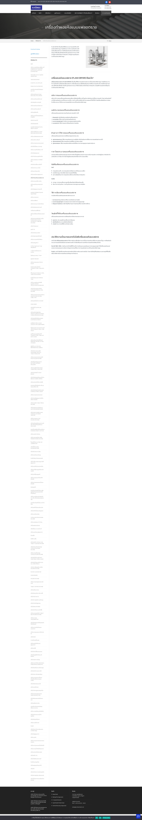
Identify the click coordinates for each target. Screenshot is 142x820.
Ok (96, 817)
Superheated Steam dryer (58, 803)
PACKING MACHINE (35, 578)
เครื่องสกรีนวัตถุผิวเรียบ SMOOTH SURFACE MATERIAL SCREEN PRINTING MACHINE (37, 314)
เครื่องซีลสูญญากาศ (35, 734)
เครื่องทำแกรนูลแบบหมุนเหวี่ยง (37, 690)
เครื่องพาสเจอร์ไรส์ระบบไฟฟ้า (37, 382)
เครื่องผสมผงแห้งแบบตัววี (36, 765)
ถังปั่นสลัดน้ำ (33, 487)
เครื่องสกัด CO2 (34, 755)
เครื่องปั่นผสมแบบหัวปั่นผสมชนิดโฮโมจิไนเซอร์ (37, 623)
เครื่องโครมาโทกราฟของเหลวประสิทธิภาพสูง (37, 730)
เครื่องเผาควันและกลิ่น (35, 171)
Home (32, 41)
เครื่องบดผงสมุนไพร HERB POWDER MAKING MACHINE (37, 438)
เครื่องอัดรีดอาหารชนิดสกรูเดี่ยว (37, 772)
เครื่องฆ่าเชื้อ (33, 648)
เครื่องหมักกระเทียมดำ (35, 140)
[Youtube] (109, 2)
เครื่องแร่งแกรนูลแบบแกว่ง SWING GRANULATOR (36, 694)
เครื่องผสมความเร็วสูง (35, 659)
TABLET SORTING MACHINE (37, 586)
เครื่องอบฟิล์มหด (34, 200)
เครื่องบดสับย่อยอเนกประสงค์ (37, 136)
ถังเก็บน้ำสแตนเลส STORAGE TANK (37, 278)
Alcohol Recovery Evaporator (59, 805)
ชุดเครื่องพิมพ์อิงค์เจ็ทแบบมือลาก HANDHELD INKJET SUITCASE (37, 430)
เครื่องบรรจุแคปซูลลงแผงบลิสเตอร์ (37, 582)
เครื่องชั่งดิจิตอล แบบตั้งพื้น (36, 610)
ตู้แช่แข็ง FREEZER (35, 259)
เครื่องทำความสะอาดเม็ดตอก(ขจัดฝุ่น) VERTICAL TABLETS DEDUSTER (36, 352)
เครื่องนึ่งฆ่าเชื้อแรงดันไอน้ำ (36, 164)
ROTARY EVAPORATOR (36, 572)
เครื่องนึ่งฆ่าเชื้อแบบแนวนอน (36, 651)
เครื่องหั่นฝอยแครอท (35, 153)
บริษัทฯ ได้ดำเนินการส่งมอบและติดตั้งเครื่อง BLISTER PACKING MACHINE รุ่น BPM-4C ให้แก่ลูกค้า (38, 802)
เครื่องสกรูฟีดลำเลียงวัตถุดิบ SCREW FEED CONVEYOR (37, 368)
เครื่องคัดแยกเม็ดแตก (35, 719)
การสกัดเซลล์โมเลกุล (35, 640)
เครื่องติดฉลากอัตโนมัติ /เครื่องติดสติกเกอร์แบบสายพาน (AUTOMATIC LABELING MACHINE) (37, 221)
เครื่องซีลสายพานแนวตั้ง (36, 684)
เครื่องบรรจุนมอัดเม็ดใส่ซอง (36, 239)
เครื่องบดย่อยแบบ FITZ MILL (36, 522)
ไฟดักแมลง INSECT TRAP (36, 255)
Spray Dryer (55, 794)
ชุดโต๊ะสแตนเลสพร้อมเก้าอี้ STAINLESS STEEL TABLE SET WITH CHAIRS (37, 335)
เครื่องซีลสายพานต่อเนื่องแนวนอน (37, 699)
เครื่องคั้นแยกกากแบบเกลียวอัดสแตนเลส (37, 779)
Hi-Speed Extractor (57, 800)
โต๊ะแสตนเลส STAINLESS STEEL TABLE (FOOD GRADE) (37, 273)
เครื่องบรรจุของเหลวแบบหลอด (37, 143)
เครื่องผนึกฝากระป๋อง (35, 703)
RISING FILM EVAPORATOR (37, 86)
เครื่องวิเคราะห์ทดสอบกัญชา (36, 674)
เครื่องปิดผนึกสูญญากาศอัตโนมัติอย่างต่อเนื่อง (37, 398)
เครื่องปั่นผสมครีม (34, 123)
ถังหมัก (32, 726)
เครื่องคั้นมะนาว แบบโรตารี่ (36, 529)
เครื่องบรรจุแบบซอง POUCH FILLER (37, 262)
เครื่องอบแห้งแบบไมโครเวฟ (36, 99)
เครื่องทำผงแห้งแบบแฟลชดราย (37, 178)
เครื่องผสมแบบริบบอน (35, 525)
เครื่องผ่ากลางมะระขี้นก (35, 168)
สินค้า (32, 64)
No (100, 817)
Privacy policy (106, 817)
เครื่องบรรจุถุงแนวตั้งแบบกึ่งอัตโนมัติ (37, 478)
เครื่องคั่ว (32, 768)
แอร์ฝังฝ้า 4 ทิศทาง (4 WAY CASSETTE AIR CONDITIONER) (37, 323)
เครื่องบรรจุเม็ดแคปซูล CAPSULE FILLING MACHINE (37, 553)
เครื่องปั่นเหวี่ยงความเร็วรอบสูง (37, 668)
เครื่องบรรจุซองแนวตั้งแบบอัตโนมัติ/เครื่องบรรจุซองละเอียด (36, 679)
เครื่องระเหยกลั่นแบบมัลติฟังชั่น (37, 711)
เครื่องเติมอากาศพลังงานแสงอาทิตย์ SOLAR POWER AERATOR (37, 414)
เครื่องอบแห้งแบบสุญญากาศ (37, 174)
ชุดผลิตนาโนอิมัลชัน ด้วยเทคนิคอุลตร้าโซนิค (37, 193)
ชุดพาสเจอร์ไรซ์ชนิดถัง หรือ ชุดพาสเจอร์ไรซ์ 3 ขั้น (37, 386)
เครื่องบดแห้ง (33, 737)
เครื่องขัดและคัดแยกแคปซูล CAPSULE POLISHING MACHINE (36, 548)
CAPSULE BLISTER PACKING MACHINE (37, 518)
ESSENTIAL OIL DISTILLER (36, 83)
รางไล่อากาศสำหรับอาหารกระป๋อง (36, 251)
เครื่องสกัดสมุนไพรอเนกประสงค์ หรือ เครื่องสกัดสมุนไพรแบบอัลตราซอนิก (37, 424)
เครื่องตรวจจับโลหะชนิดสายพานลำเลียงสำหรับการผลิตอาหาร (37, 663)
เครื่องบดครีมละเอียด (35, 514)
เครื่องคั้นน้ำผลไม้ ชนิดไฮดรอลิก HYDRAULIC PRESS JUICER (37, 390)
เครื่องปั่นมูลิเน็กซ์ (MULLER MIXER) (36, 655)
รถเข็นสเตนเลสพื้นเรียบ (35, 210)
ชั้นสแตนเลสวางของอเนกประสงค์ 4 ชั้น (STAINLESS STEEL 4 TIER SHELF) (37, 329)
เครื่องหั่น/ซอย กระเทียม (36, 451)
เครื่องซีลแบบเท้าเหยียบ (35, 606)
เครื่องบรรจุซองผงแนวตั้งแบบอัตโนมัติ (37, 483)
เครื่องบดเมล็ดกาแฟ (35, 722)
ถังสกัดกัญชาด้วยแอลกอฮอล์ (37, 458)
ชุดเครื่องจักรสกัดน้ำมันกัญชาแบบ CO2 (37, 90)
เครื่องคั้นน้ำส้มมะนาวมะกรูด (36, 146)
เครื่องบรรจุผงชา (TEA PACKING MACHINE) (35, 419)
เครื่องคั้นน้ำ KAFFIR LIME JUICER (36, 308)
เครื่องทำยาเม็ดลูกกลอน (36, 603)
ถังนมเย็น (33, 535)
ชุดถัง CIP (33, 229)
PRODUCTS (38, 41)
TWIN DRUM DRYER (35, 79)
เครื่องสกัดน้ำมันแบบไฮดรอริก (37, 507)
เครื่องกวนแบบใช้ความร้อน (36, 181)
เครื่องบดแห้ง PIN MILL (35, 434)
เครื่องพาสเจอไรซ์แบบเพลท (36, 752)
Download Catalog (35, 49)
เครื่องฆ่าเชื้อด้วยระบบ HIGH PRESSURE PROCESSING (36, 132)
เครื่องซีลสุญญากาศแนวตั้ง (36, 189)
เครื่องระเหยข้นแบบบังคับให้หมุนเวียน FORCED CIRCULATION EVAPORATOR (37, 284)
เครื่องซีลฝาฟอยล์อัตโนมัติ (36, 236)
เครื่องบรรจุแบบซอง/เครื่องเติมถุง (37, 632)
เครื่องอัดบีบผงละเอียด (35, 233)
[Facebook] (106, 2)
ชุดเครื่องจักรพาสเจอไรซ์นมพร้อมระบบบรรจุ (36, 707)
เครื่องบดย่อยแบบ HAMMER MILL (36, 160)
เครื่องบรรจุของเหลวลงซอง (36, 395)
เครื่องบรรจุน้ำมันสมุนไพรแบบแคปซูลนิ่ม (37, 116)
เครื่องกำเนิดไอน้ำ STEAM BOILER (36, 373)
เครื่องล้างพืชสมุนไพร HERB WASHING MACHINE (37, 567)
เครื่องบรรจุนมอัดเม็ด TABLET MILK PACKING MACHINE (37, 613)
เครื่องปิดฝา (33, 637)
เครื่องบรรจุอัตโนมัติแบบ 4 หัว (37, 150)
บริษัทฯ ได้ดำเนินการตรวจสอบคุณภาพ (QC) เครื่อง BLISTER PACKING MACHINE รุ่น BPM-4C (39, 809)
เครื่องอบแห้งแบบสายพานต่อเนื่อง (37, 185)
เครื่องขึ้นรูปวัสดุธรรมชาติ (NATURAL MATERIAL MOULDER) (36, 363)
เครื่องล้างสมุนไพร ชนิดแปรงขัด (37, 775)
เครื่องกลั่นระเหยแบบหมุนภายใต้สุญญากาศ (37, 462)
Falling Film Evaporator (58, 797)
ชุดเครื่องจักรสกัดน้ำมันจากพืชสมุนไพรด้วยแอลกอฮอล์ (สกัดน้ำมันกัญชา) (37, 492)
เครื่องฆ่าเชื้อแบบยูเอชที (35, 474)
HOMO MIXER (34, 304)
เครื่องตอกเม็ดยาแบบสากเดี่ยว (37, 466)
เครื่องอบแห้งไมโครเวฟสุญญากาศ (35, 644)
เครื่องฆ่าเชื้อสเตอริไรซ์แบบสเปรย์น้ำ (37, 214)
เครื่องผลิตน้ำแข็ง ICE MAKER (37, 301)
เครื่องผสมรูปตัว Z (34, 243)
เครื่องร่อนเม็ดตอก (35, 687)
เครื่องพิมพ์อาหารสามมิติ (36, 102)
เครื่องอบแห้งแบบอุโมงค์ (36, 109)
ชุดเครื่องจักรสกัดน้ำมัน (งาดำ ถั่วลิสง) (37, 503)
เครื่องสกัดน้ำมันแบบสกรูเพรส (37, 511)
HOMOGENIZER (34, 575)
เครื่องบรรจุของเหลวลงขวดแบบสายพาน (37, 741)
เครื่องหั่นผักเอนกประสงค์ (36, 759)
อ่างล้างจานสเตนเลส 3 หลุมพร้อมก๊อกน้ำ (36, 246)
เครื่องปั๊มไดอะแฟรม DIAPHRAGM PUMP (35, 447)
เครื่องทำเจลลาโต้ (34, 120)
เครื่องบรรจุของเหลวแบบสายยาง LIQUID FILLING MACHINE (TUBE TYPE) (37, 296)
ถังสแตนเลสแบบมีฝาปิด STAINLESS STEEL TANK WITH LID (37, 268)
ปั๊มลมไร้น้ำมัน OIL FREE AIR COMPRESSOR (36, 442)
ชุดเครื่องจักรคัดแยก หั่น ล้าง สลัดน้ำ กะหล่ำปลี (37, 127)
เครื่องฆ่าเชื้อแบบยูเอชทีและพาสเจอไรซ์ (37, 470)
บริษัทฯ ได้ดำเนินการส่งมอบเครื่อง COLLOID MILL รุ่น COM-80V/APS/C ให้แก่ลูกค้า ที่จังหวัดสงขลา (39, 795)
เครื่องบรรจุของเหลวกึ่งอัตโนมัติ (37, 745)
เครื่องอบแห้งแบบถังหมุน (36, 455)
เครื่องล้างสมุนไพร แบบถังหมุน (37, 600)
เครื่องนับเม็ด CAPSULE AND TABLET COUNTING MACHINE (37, 542)
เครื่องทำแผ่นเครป (34, 226)
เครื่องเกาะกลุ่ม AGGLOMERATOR (34, 618)
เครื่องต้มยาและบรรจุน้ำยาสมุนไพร (36, 715)
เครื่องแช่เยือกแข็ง (34, 112)
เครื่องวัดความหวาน (35, 596)
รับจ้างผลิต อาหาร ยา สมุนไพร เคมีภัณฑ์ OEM (37, 75)
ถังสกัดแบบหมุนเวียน (35, 762)
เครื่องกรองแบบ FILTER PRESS (37, 204)
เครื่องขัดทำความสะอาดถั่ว (36, 671)
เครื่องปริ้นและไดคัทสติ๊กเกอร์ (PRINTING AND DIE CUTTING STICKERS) (37, 341)
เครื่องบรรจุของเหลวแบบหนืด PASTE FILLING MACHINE (37, 357)
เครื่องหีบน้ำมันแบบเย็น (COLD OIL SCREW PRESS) (37, 563)
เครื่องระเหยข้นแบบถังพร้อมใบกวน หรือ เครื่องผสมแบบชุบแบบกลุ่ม (37, 498)
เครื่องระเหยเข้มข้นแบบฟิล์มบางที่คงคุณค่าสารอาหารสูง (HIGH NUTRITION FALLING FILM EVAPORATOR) (37, 69)
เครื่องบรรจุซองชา (35, 197)
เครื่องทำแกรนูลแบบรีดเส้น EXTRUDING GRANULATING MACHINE (37, 290)
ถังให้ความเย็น (33, 539)
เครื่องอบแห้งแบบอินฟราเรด (36, 105)
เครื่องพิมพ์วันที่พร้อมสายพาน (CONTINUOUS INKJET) (37, 319)
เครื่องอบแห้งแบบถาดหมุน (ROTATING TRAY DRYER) (36, 94)
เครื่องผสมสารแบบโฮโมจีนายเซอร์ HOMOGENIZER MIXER (37, 408)
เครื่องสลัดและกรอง (35, 590)
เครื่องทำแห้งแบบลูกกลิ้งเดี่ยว (37, 156)
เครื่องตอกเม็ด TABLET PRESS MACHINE (37, 403)
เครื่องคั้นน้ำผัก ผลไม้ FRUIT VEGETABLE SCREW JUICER (37, 558)
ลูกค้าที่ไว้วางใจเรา (35, 54)
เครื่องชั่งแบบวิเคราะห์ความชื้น (37, 593)
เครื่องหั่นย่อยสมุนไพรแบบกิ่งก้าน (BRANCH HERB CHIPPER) (37, 378)
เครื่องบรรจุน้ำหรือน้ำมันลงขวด (37, 749)
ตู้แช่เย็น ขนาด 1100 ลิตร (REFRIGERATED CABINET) (37, 346)
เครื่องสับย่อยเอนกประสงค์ (36, 207)
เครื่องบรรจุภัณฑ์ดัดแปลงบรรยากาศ (36, 628)
